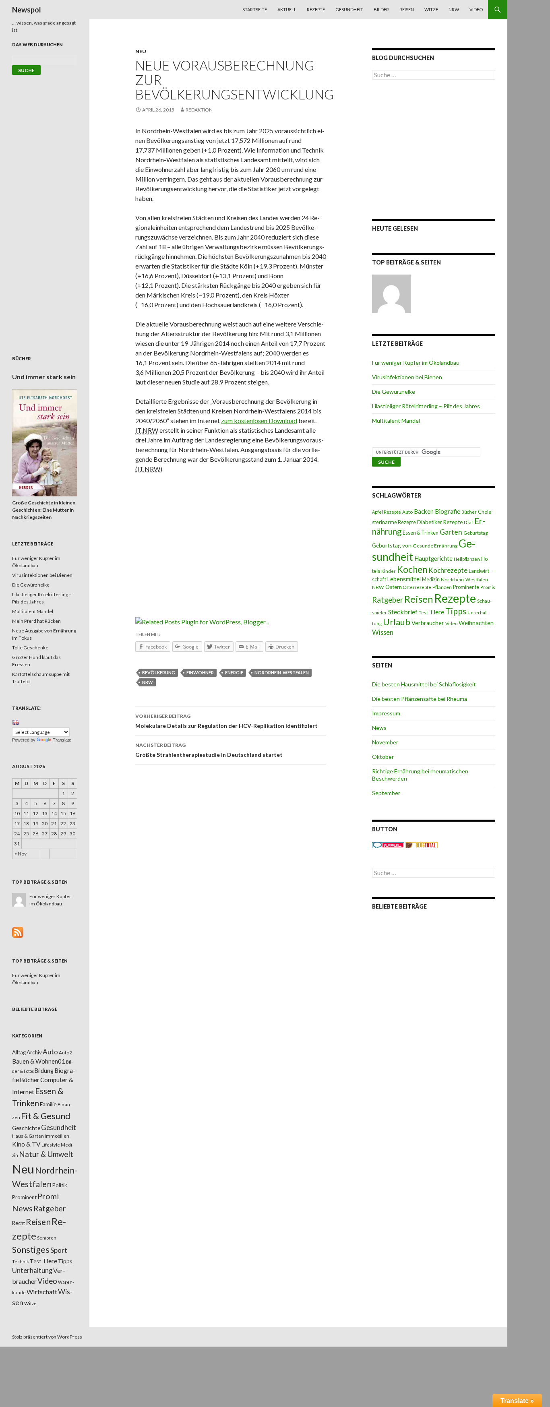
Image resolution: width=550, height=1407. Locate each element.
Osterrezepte (417, 587)
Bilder (381, 9)
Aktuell (286, 9)
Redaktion (199, 110)
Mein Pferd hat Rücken (36, 621)
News (379, 727)
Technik (20, 1261)
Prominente (466, 587)
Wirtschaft (42, 1291)
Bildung (44, 1070)
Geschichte (26, 1127)
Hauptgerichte (433, 558)
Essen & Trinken (420, 533)
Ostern (393, 587)
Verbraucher (427, 623)
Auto (407, 512)
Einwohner (200, 672)
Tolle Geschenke (30, 648)
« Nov (20, 854)
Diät (468, 522)
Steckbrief (403, 612)
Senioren (46, 1237)
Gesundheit (349, 9)
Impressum (386, 713)
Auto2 (65, 1052)
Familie (48, 1104)
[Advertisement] (230, 539)
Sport (58, 1250)
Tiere (436, 612)
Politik (59, 1185)
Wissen (382, 632)
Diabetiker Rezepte (440, 522)
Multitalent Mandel (396, 420)
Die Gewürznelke (393, 391)
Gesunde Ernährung (435, 546)
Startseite (254, 9)
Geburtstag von (391, 545)
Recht (18, 1223)
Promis (487, 587)
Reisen (406, 9)
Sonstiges (31, 1249)
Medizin (431, 579)
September (386, 792)
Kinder (388, 571)
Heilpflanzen (467, 559)
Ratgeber (387, 599)
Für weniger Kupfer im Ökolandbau (415, 362)
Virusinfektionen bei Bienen (407, 377)
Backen (424, 511)
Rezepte (316, 9)
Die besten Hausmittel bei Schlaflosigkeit (424, 684)
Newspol (26, 9)
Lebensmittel (404, 579)
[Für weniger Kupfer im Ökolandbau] (391, 294)
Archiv (34, 1052)
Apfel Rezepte (386, 511)
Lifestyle (50, 1144)
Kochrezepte (447, 570)
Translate (62, 740)
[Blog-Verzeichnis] (388, 844)
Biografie (447, 511)
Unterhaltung (32, 1271)
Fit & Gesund (45, 1116)
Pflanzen (442, 587)
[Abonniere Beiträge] (17, 932)
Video (476, 9)
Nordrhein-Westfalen (281, 672)
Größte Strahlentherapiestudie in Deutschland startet (209, 750)
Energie (234, 672)
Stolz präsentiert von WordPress (47, 1337)
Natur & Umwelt (46, 1154)
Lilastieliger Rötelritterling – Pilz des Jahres (426, 406)
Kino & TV (26, 1144)
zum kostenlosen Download (259, 420)
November (385, 742)
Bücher (469, 511)
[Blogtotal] (421, 844)
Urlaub (396, 621)
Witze (431, 9)
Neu (140, 51)
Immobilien (57, 1136)
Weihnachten (476, 622)
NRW (454, 9)
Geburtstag (475, 533)
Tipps (455, 611)
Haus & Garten (28, 1135)
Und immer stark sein (44, 376)
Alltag (19, 1052)
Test (423, 612)
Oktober (383, 756)
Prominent (24, 1197)
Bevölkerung (158, 672)
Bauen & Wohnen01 (38, 1061)
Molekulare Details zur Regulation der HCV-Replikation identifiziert (226, 721)
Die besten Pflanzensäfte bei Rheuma (419, 698)
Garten (451, 532)
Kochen (412, 569)
